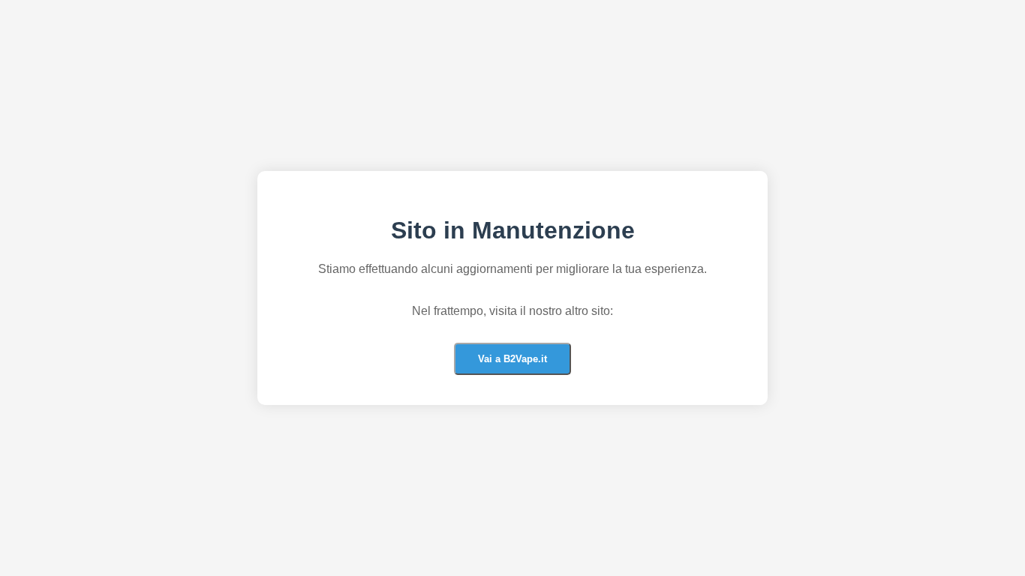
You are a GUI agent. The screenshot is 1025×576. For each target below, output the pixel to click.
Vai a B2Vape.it (512, 358)
